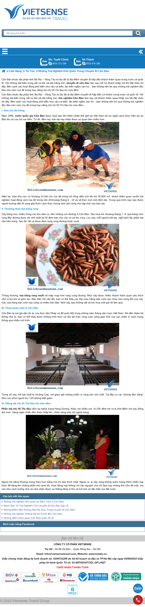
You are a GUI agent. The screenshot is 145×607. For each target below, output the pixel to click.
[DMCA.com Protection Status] (72, 594)
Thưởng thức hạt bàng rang (21, 208)
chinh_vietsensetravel (50, 63)
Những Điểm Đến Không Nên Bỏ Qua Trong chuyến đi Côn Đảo (39, 509)
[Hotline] (138, 599)
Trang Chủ (44, 11)
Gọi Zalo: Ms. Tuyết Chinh (44, 62)
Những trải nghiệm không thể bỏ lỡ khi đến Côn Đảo (33, 513)
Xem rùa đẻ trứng (14, 110)
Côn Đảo (6, 94)
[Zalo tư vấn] (138, 588)
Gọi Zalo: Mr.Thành (78, 62)
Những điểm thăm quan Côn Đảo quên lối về (29, 517)
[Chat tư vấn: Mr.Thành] (84, 63)
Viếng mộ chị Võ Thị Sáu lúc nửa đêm (27, 403)
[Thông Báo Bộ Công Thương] (93, 582)
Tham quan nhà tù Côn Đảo (21, 307)
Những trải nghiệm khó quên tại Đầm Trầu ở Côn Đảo (34, 501)
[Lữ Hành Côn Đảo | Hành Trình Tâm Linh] (3, 71)
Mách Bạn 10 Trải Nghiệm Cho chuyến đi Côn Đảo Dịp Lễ (36, 505)
